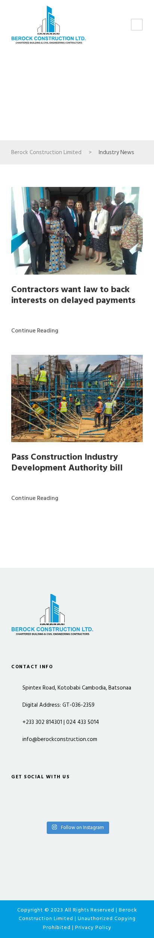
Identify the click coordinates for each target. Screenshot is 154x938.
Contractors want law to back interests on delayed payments (73, 295)
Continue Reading (34, 331)
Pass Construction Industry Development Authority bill (67, 462)
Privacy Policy (93, 927)
